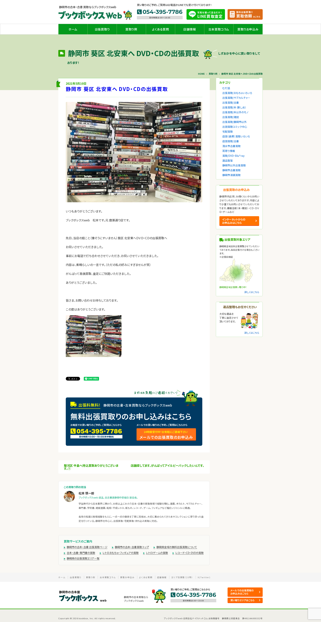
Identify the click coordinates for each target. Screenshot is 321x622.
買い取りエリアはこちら (242, 600)
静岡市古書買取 (231, 170)
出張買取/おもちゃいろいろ (237, 93)
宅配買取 (227, 131)
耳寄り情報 (228, 151)
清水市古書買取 (231, 146)
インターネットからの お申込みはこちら (233, 221)
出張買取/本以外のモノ (235, 112)
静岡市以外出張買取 (234, 165)
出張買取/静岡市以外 (234, 122)
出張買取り (102, 29)
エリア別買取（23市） (182, 577)
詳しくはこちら (251, 292)
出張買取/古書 (230, 102)
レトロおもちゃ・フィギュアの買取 (121, 553)
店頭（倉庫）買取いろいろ (236, 136)
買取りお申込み (248, 29)
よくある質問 (160, 29)
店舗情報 (189, 29)
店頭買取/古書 (230, 141)
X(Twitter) (204, 577)
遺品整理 (227, 160)
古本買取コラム (218, 29)
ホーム (73, 29)
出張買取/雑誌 (230, 117)
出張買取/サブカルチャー (236, 98)
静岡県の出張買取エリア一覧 (83, 558)
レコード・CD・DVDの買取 (189, 553)
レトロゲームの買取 (157, 553)
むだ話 (226, 88)
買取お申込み (127, 577)
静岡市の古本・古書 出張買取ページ (87, 547)
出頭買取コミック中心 (234, 127)
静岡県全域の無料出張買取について (176, 547)
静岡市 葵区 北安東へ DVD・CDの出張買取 (117, 88)
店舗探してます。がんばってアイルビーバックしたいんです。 (167, 465)
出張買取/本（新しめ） (234, 107)
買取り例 (131, 29)
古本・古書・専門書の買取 (81, 553)
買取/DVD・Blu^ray (233, 155)
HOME (201, 74)
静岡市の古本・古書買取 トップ (132, 547)
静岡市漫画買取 (231, 175)
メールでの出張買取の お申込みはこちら (242, 592)
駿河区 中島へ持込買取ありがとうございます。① (91, 467)
